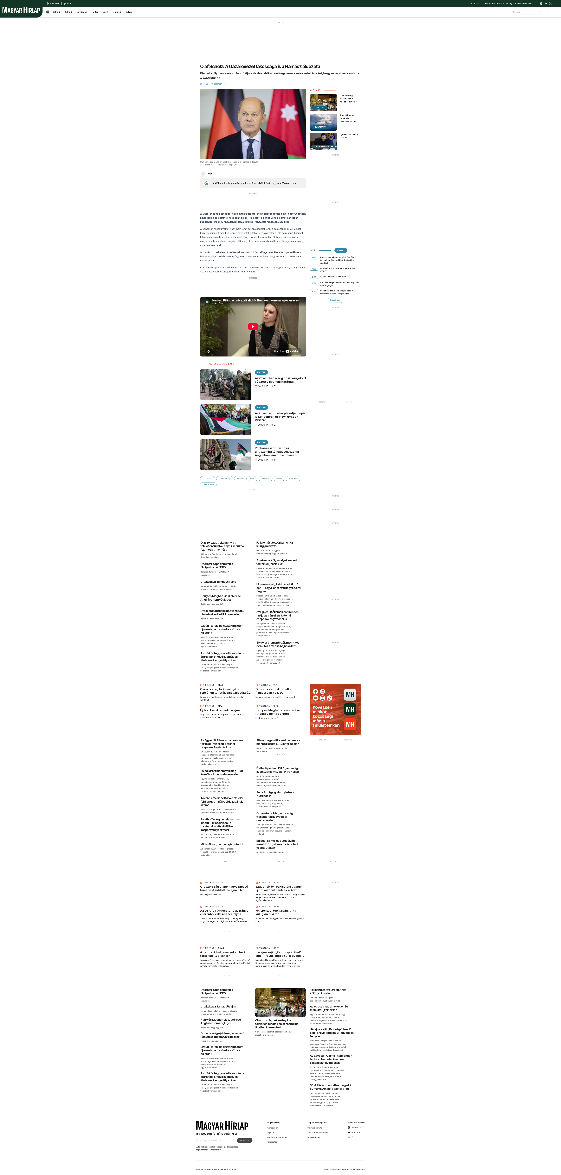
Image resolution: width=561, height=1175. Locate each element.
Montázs (319, 108)
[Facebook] (541, 3)
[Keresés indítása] (540, 12)
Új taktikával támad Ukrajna (349, 136)
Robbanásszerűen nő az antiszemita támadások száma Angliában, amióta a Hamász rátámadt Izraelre (277, 453)
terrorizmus (293, 479)
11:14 (314, 277)
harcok (279, 479)
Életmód (117, 12)
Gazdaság (82, 12)
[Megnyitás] (48, 12)
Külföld (68, 12)
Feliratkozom (244, 1140)
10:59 (314, 283)
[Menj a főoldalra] (21, 10)
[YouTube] (546, 3)
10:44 (314, 291)
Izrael (252, 479)
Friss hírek (54, 3)
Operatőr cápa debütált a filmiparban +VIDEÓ (349, 118)
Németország (225, 479)
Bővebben (335, 300)
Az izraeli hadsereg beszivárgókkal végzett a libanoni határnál (280, 379)
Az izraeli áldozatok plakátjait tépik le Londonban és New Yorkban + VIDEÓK (280, 416)
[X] (550, 3)
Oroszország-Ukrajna (326, 146)
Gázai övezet (208, 485)
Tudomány (320, 127)
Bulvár (129, 12)
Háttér (95, 12)
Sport (105, 12)
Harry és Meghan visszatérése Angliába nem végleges (339, 284)
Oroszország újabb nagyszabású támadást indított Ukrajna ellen (336, 292)
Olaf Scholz (208, 479)
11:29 (314, 269)
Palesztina (265, 479)
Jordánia (240, 479)
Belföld (56, 12)
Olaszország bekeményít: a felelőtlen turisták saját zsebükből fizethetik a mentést (349, 101)
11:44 (314, 258)
